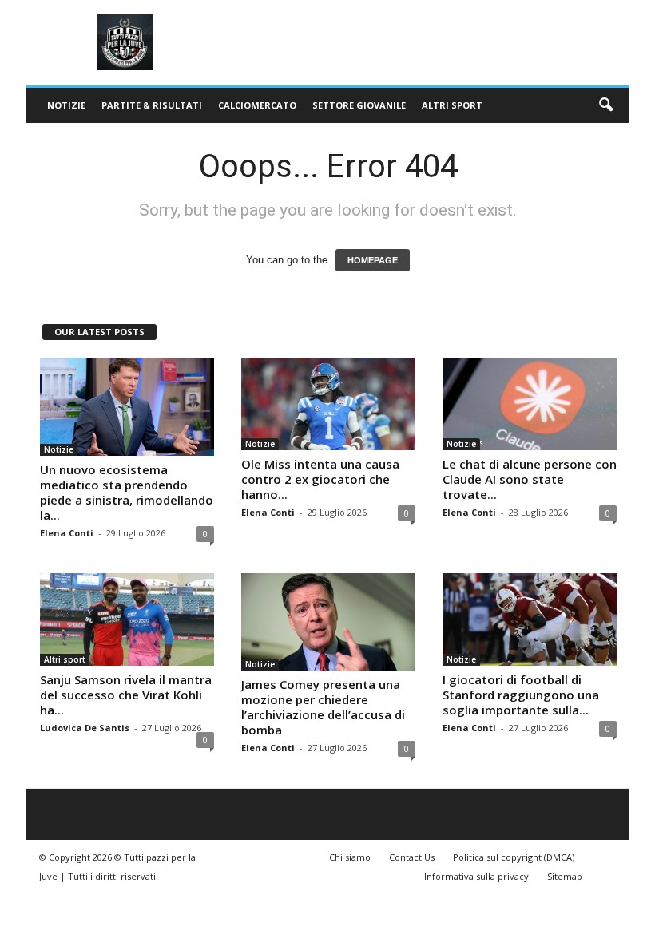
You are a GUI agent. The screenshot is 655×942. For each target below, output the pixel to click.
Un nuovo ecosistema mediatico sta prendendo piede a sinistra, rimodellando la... (126, 492)
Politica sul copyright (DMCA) (513, 857)
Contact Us (412, 857)
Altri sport (452, 105)
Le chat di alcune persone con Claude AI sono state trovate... (530, 479)
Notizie (66, 105)
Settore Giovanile (359, 105)
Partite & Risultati (151, 105)
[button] (605, 105)
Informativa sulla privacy (476, 876)
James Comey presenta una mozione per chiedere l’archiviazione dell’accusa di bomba (323, 707)
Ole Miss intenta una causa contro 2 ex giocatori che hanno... (320, 479)
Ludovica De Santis (84, 728)
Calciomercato (257, 105)
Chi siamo (350, 857)
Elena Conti (66, 533)
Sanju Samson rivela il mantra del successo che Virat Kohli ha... (126, 694)
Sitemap (564, 876)
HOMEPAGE (372, 260)
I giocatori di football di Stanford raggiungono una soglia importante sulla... (521, 694)
